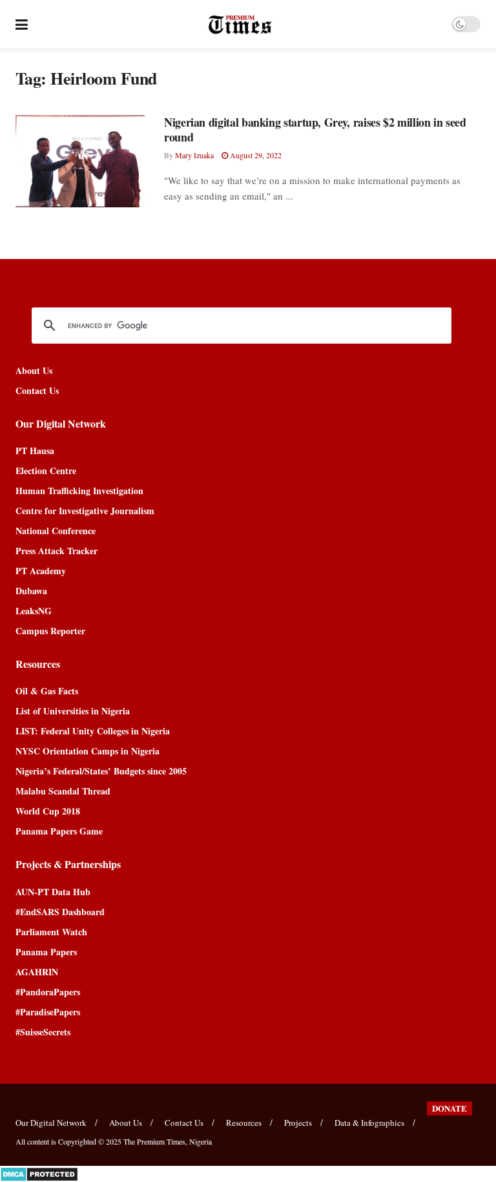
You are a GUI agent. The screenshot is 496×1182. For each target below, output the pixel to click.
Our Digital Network (51, 1122)
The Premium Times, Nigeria (167, 1141)
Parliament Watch (51, 931)
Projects (298, 1122)
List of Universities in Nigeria (73, 711)
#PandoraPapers (48, 992)
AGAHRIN (37, 972)
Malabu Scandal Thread (63, 791)
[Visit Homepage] (240, 24)
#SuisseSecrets (43, 1032)
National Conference (56, 530)
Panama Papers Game (59, 831)
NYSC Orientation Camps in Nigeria (88, 751)
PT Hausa (35, 450)
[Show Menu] (22, 24)
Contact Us (37, 390)
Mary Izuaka (194, 155)
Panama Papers (46, 952)
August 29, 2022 (255, 155)
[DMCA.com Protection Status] (39, 1172)
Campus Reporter (50, 631)
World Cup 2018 (48, 811)
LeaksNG (34, 610)
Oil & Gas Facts (47, 691)
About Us (34, 370)
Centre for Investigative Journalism (85, 510)
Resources (244, 1122)
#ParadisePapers (48, 1012)
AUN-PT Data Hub (53, 891)
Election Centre (46, 470)
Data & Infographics (369, 1122)
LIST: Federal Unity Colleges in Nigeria (93, 731)
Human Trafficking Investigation (79, 490)
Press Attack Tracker (57, 550)
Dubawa (31, 590)
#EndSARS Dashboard (60, 911)
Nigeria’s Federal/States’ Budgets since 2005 (101, 771)
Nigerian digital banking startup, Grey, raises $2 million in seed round (315, 129)
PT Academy (41, 570)
